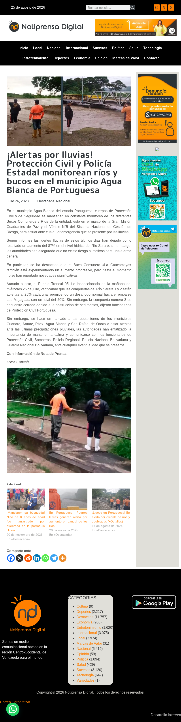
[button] (12, 709)
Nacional (54, 48)
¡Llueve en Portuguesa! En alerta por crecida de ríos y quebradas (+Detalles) (111, 517)
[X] (19, 558)
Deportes (61, 58)
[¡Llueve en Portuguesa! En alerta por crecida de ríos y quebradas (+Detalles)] (111, 499)
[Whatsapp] (45, 558)
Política (118, 48)
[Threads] (171, 7)
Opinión (101, 58)
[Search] (132, 7)
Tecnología (152, 48)
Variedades (85, 680)
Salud (133, 48)
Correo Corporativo (15, 702)
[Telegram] (54, 558)
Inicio (23, 48)
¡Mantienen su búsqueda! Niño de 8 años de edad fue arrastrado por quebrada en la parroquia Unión (26, 521)
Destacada (45, 201)
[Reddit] (28, 558)
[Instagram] (157, 7)
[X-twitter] (164, 7)
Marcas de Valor (125, 58)
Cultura (82, 606)
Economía (82, 58)
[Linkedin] (37, 558)
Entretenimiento (35, 58)
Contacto (152, 58)
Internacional (77, 48)
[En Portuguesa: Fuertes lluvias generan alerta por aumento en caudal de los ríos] (68, 499)
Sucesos (100, 48)
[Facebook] (11, 558)
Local (37, 48)
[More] (62, 558)
